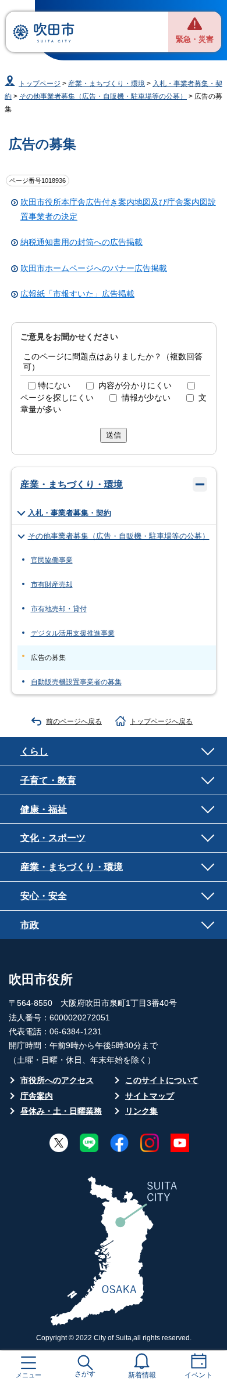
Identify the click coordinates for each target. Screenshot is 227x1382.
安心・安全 (43, 895)
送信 (113, 435)
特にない (54, 385)
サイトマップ (149, 1096)
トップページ (40, 84)
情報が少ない (146, 398)
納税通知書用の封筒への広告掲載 (81, 242)
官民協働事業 (52, 560)
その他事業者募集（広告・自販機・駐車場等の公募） (103, 96)
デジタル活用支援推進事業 (73, 633)
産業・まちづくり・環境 (106, 84)
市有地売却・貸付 (59, 609)
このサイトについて (161, 1080)
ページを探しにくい (57, 398)
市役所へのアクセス (57, 1080)
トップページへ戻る (161, 721)
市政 (29, 924)
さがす (85, 1373)
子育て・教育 (48, 780)
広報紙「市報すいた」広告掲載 (77, 294)
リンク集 (141, 1111)
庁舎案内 (36, 1096)
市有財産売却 (52, 584)
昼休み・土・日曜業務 (61, 1111)
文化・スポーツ (53, 837)
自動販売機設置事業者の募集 (76, 682)
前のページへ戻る (74, 721)
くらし (34, 751)
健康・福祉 (43, 809)
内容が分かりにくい (135, 385)
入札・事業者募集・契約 (69, 512)
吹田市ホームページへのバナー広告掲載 (93, 268)
